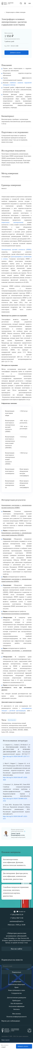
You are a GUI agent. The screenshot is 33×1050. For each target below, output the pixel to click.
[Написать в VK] (14, 912)
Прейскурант (16, 1000)
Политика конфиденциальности (17, 1016)
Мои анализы (16, 1013)
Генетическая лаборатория (16, 984)
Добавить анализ (15, 52)
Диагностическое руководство (16, 997)
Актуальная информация (16, 1006)
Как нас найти (16, 949)
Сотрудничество (16, 993)
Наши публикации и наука (16, 990)
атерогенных (7, 222)
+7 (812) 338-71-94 (16, 918)
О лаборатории (16, 981)
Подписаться (16, 972)
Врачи (16, 987)
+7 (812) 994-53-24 (16, 914)
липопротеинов (18, 222)
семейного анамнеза (17, 82)
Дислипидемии (12, 720)
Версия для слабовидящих (10, 1021)
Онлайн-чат (22, 911)
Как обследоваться (16, 1003)
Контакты (16, 1009)
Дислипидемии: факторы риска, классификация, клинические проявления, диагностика (15, 876)
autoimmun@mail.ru (16, 921)
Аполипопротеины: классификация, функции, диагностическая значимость (14, 862)
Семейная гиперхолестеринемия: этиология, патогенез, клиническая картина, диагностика (16, 891)
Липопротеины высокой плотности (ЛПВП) (16, 249)
